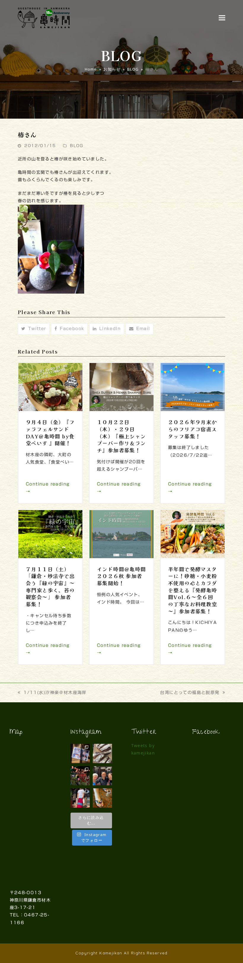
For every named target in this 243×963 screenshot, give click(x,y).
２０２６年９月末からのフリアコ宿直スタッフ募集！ (192, 429)
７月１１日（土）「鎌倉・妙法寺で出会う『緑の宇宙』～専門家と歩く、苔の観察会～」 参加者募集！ (50, 586)
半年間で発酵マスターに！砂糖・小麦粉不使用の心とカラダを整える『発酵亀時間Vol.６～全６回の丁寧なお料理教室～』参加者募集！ (192, 590)
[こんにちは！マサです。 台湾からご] (102, 775)
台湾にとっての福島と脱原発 (189, 692)
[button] (222, 17)
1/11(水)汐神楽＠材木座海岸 (54, 692)
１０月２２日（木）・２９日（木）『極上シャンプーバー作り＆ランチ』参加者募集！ (121, 436)
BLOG (77, 146)
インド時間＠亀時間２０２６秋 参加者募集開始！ (121, 576)
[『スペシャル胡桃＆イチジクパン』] (102, 753)
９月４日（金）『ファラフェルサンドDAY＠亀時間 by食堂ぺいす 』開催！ (50, 432)
